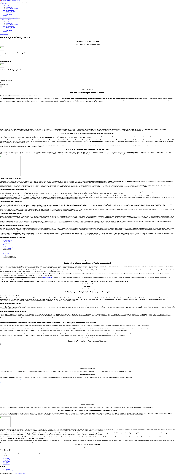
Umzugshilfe (8, 14)
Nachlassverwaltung (8, 247)
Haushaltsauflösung (8, 240)
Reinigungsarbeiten (10, 11)
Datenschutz (21, 473)
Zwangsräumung (7, 248)
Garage (4, 255)
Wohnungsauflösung (8, 241)
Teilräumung (6, 253)
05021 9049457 (7, 469)
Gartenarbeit (8, 7)
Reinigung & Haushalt (8, 10)
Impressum (15, 473)
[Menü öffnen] (19, 18)
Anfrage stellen (14, 18)
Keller (4, 244)
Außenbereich (6, 6)
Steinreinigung (6, 464)
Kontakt (5, 15)
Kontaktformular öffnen (9, 471)
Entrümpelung (9, 12)
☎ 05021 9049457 (5, 18)
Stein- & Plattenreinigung (11, 8)
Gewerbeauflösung (7, 243)
